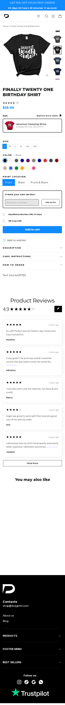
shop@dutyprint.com (16, 605)
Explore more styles (47, 116)
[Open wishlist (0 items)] (38, 16)
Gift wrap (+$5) (14, 221)
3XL (35, 146)
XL (21, 146)
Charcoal (51, 160)
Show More (11, 365)
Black (5, 160)
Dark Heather (16, 160)
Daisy (28, 168)
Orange (22, 168)
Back (21, 182)
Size (6, 141)
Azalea (33, 168)
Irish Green (16, 168)
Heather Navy (22, 160)
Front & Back (39, 182)
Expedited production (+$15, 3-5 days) (25, 214)
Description (12, 248)
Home (6, 26)
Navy (39, 160)
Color (12, 155)
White (10, 160)
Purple (28, 160)
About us (8, 615)
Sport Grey (33, 160)
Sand (5, 168)
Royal (10, 168)
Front (8, 182)
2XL (28, 146)
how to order (14, 265)
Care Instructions (17, 256)
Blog (5, 621)
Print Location (14, 177)
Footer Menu (12, 649)
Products (10, 635)
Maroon (56, 160)
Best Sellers (12, 662)
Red (45, 160)
